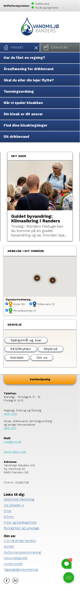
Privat (7, 511)
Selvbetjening (40, 379)
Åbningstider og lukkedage (21, 528)
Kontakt (9, 546)
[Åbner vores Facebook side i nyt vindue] (7, 580)
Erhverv (9, 516)
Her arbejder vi (14, 505)
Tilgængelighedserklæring (21, 569)
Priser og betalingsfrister (20, 522)
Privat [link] (17, 47)
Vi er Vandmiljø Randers (20, 540)
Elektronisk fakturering (19, 499)
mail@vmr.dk (12, 442)
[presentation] (8, 199)
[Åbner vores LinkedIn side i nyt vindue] (15, 580)
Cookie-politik (13, 563)
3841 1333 (10, 414)
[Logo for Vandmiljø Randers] (39, 27)
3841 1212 (10, 428)
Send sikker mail (15, 452)
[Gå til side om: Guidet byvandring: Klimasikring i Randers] (39, 185)
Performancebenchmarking (22, 552)
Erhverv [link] (59, 47)
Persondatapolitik (15, 558)
